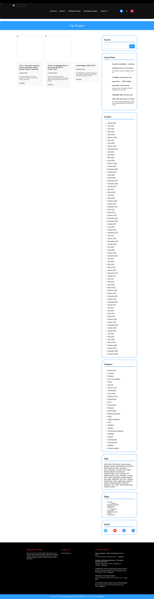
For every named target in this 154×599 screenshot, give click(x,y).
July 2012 (111, 279)
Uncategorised (112, 439)
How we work (112, 387)
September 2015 (113, 232)
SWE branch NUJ (115, 483)
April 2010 (111, 339)
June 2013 (111, 261)
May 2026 (111, 131)
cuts (124, 470)
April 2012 (111, 284)
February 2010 (112, 345)
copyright (119, 470)
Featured (110, 385)
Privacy (109, 513)
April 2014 (111, 250)
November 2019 (113, 183)
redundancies (108, 481)
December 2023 (113, 169)
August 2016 (112, 224)
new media (107, 479)
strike (115, 481)
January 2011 (112, 322)
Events (110, 382)
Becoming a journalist (113, 504)
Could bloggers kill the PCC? (86, 65)
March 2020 (111, 178)
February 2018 (112, 201)
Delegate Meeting (109, 471)
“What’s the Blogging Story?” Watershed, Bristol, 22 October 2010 (58, 67)
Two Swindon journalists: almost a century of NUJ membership (111, 582)
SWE (109, 422)
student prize (122, 481)
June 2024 (111, 154)
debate (129, 470)
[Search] (132, 46)
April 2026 (111, 134)
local (105, 477)
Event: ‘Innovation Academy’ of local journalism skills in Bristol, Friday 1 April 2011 (29, 67)
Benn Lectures (126, 464)
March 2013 (111, 267)
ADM (106, 464)
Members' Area (112, 396)
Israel (117, 475)
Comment (111, 373)
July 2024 (111, 152)
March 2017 (111, 212)
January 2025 (112, 146)
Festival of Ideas (109, 473)
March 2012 (111, 287)
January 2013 (112, 270)
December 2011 (113, 296)
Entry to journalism (114, 379)
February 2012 (112, 290)
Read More (22, 83)
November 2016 (113, 221)
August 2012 (112, 276)
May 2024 (111, 157)
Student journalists (114, 419)
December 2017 (113, 206)
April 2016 (111, 227)
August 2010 (112, 331)
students (129, 481)
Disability (111, 376)
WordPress (101, 596)
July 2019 (111, 189)
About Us (110, 501)
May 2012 (111, 281)
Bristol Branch (120, 466)
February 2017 (112, 215)
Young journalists (113, 448)
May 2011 (111, 310)
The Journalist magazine (115, 431)
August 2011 (112, 305)
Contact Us (110, 507)
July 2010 (111, 333)
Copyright (113, 503)
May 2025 (111, 140)
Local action (112, 393)
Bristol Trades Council (111, 468)
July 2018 (111, 195)
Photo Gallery (112, 411)
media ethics (117, 477)
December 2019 (113, 180)
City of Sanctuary (109, 470)
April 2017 (111, 209)
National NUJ (112, 399)
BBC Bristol (117, 464)
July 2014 (111, 247)
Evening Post (120, 471)
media (110, 477)
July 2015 (111, 235)
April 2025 (111, 143)
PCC (125, 479)
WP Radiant (81, 596)
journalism (123, 475)
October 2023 (112, 172)
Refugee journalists (114, 413)
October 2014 (112, 244)
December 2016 (113, 218)
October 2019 (112, 186)
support (106, 483)
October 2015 (112, 230)
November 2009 (113, 354)
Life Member (112, 390)
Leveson (130, 475)
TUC (113, 485)
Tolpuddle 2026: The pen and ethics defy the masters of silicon (123, 97)
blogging (107, 466)
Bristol (113, 466)
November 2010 (113, 325)
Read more (121, 556)
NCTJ (109, 402)
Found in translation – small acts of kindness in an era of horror (123, 66)
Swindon (110, 428)
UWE (117, 485)
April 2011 (111, 313)
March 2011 (111, 316)
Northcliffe (115, 479)
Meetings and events (113, 511)
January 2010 (112, 348)
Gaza (117, 473)
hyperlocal (123, 473)
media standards (127, 477)
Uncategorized (112, 442)
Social (110, 416)
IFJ (128, 473)
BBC (110, 464)
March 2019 (111, 192)
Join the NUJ (111, 510)
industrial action (109, 475)
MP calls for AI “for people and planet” (105, 575)
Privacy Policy (111, 514)
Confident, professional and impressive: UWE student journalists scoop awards (121, 81)
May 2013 (111, 264)
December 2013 (113, 256)
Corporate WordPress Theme (67, 596)
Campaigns (123, 468)
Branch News (112, 370)
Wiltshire (110, 445)
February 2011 (112, 319)
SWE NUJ (125, 483)
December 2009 (113, 351)
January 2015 (112, 238)
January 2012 (112, 293)
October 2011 (112, 299)
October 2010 (112, 328)
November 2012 (113, 273)
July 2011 (111, 308)
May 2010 (111, 336)
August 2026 (112, 123)
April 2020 (111, 175)
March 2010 (111, 342)
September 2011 (113, 302)
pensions (130, 479)
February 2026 (112, 137)
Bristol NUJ (130, 466)
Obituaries (111, 408)
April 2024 (111, 160)
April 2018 (111, 198)
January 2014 (112, 253)
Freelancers (114, 509)
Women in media (109, 486)
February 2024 (112, 163)
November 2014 (113, 241)
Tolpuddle (111, 434)
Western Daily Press (126, 485)
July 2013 (111, 258)
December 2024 (113, 149)
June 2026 (111, 128)
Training (110, 437)
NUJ (121, 479)
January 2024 (112, 166)
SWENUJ (111, 425)
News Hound (112, 405)
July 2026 (111, 126)
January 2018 (112, 204)
